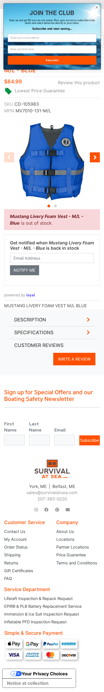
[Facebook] (46, 509)
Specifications (34, 332)
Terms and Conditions (76, 562)
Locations (65, 539)
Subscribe (89, 440)
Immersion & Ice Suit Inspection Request (41, 614)
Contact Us (15, 531)
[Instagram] (36, 509)
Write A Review (74, 359)
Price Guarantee (71, 554)
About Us (65, 531)
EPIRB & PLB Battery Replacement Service (43, 606)
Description (30, 320)
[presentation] (9, 157)
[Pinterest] (57, 509)
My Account (15, 539)
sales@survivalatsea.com (52, 492)
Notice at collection (28, 683)
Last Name (35, 427)
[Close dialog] (97, 7)
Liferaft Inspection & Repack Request (38, 598)
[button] (48, 206)
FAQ (8, 578)
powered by (19, 295)
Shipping (12, 554)
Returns (11, 562)
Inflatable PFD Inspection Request (35, 621)
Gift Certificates (18, 570)
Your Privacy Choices (45, 673)
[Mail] (67, 509)
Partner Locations (72, 547)
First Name (10, 427)
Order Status (16, 547)
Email (60, 430)
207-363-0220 (52, 499)
